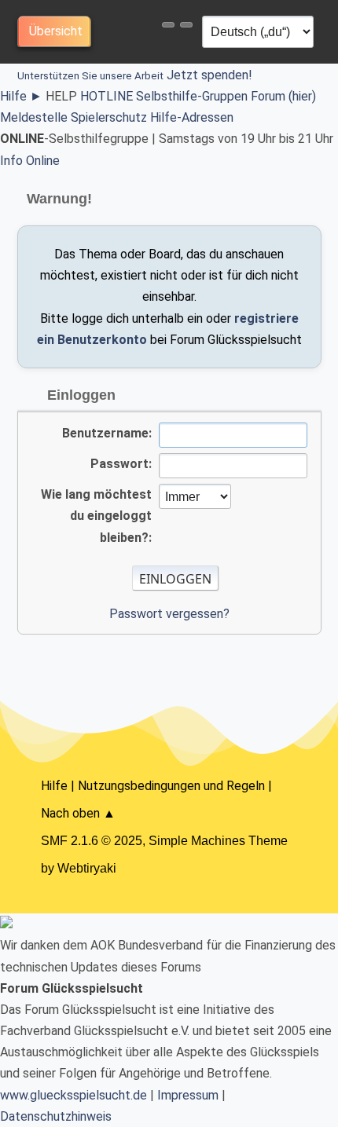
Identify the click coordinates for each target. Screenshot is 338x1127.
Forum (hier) (283, 96)
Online (43, 160)
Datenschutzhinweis (56, 1116)
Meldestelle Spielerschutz (73, 117)
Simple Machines (197, 840)
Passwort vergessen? (169, 613)
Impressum (188, 1095)
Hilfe (21, 96)
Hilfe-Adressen (191, 117)
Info (11, 160)
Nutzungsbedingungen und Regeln (171, 785)
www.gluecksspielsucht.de (73, 1095)
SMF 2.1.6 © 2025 (91, 840)
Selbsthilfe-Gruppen (192, 96)
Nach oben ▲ (78, 813)
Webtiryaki (86, 868)
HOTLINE (106, 96)
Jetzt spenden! (134, 75)
